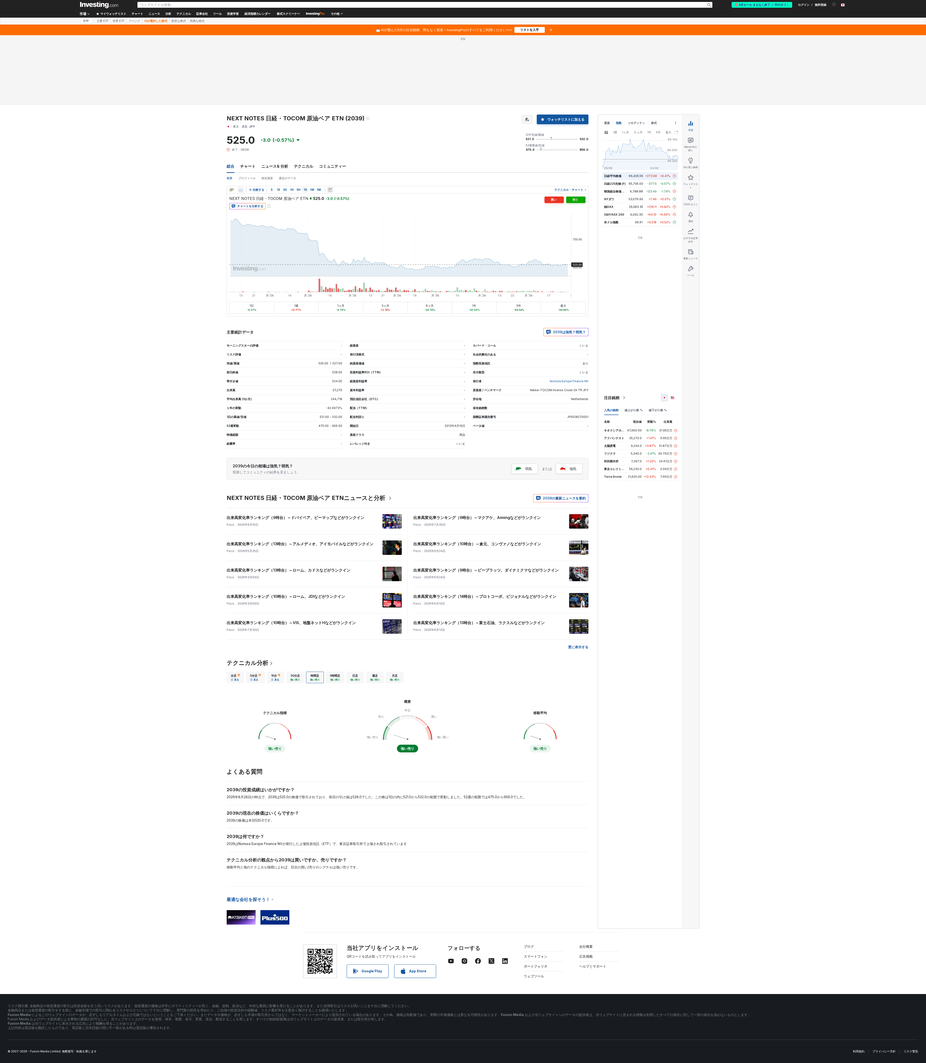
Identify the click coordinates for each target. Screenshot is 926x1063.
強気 (573, 469)
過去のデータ (287, 178)
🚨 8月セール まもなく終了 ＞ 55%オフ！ (762, 5)
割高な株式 (197, 21)
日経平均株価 (612, 176)
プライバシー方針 (884, 1051)
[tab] (235, 677)
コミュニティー (332, 166)
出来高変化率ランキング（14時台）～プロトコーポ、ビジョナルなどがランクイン (484, 596)
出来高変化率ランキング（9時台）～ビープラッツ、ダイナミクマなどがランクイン (486, 570)
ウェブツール (534, 976)
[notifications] (834, 4)
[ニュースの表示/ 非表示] (330, 189)
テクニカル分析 (247, 662)
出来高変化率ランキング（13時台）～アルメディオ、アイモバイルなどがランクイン (300, 543)
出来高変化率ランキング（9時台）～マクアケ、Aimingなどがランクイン (477, 517)
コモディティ (636, 123)
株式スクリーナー (288, 13)
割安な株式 (178, 21)
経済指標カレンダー (258, 13)
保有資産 (267, 178)
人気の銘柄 (611, 410)
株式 (654, 123)
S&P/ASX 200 (614, 214)
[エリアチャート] (240, 189)
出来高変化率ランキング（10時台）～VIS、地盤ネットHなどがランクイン (291, 622)
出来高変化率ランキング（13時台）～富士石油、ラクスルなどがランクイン (479, 622)
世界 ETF (118, 21)
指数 (619, 123)
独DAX (608, 207)
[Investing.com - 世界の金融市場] (99, 4)
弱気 (528, 469)
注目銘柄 (612, 397)
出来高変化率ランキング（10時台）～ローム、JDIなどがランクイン (286, 596)
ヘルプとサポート (592, 966)
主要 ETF (103, 21)
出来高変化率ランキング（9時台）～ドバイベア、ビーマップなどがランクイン (295, 517)
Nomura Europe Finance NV (569, 381)
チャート (248, 166)
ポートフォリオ (535, 966)
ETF (86, 21)
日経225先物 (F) (615, 183)
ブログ (529, 946)
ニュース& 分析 (274, 166)
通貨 (607, 123)
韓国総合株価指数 (615, 191)
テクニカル (303, 166)
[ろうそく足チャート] (231, 189)
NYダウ (609, 199)
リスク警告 (911, 1051)
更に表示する (578, 647)
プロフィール (247, 178)
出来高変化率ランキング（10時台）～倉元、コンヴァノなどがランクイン (477, 543)
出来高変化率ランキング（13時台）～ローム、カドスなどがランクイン (288, 570)
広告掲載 (586, 956)
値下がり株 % (658, 410)
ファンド (134, 21)
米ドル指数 (611, 222)
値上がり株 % (634, 410)
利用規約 (859, 1051)
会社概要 (586, 946)
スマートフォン (535, 956)
